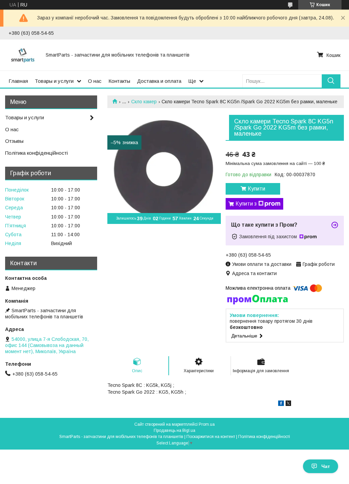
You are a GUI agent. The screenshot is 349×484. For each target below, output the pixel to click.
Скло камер (144, 101)
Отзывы (14, 141)
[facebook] (281, 404)
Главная (18, 81)
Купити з (246, 204)
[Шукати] (331, 81)
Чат (325, 466)
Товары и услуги (54, 81)
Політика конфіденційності (36, 153)
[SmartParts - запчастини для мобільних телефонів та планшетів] (23, 55)
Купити (256, 189)
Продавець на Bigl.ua (174, 430)
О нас (95, 81)
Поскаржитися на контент (210, 436)
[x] (288, 404)
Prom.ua (207, 424)
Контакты (119, 81)
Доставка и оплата (159, 81)
